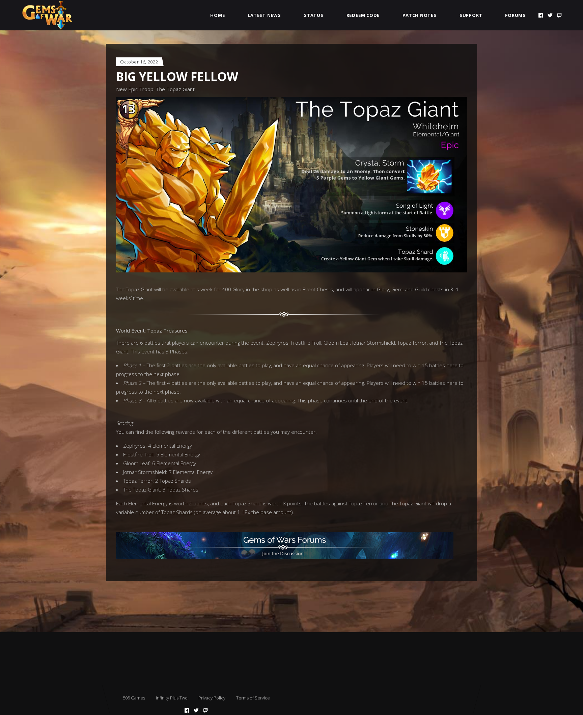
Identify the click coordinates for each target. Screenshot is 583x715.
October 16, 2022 (139, 62)
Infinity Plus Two (172, 698)
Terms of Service (253, 698)
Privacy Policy (211, 698)
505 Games (134, 698)
